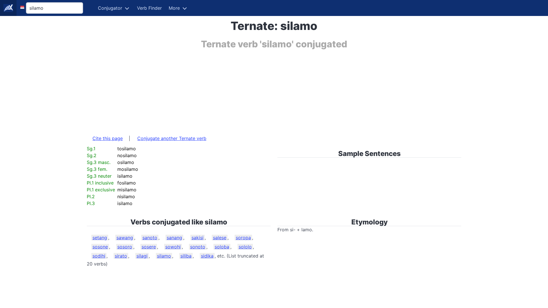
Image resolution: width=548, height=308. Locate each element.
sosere (149, 247)
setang (99, 237)
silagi (142, 256)
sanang (174, 237)
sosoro (124, 247)
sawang (124, 237)
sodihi (98, 256)
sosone (100, 247)
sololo (245, 247)
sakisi (198, 237)
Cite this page (107, 138)
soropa (243, 237)
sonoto (197, 247)
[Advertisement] (258, 89)
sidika (207, 256)
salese (219, 237)
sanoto (149, 237)
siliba (186, 256)
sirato (121, 256)
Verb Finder (149, 8)
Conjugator (110, 8)
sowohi (173, 247)
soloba (222, 247)
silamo (164, 256)
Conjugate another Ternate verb (171, 138)
